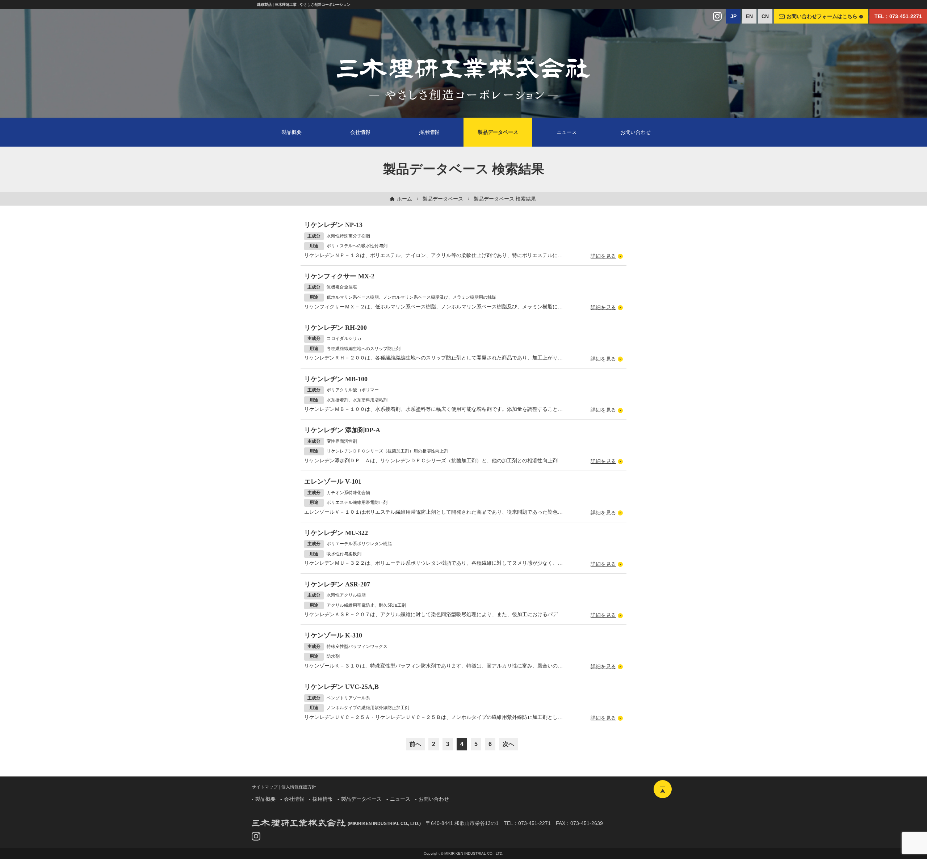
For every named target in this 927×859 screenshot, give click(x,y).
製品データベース (443, 199)
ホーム (404, 199)
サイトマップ (265, 786)
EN (749, 16)
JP (733, 16)
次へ (508, 744)
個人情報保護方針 (298, 786)
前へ (415, 744)
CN (765, 16)
